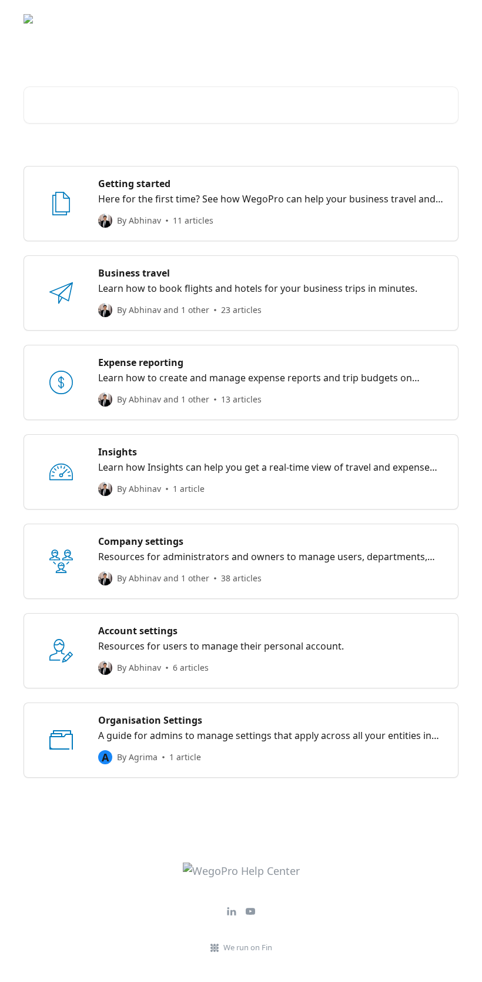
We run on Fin (247, 947)
